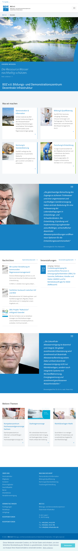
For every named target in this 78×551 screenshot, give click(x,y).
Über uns (6, 473)
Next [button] (73, 48)
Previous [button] (5, 48)
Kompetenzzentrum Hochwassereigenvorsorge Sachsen (14, 426)
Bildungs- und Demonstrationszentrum (52, 507)
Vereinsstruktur (7, 476)
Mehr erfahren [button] (48, 548)
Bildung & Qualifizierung (63, 110)
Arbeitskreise (6, 493)
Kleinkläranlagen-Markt (64, 423)
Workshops (6, 509)
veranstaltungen (9, 504)
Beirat (4, 490)
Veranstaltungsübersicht (66, 260)
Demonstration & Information (49, 476)
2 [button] (70, 22)
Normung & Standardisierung (48, 482)
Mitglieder (5, 479)
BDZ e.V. (4, 15)
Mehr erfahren (6, 76)
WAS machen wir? (46, 473)
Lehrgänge (5, 512)
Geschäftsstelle (7, 487)
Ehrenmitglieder (7, 484)
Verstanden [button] (68, 545)
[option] (39, 49)
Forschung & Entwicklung (63, 145)
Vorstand (5, 482)
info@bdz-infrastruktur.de (50, 527)
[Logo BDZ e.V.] (16, 11)
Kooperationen (8, 517)
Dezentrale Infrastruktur (47, 509)
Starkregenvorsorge (36, 423)
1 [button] (68, 22)
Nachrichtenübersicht (29, 260)
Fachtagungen (7, 507)
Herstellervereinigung (9, 495)
